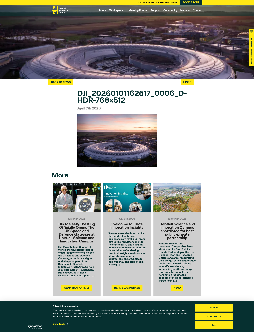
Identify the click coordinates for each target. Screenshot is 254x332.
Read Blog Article (77, 287)
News (183, 10)
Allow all (214, 308)
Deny (214, 325)
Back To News (61, 82)
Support (155, 10)
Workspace (116, 10)
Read (177, 287)
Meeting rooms (137, 10)
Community (170, 10)
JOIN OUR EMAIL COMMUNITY (251, 50)
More (187, 82)
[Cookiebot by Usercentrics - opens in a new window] (35, 327)
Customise (212, 316)
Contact (197, 10)
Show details (59, 324)
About (102, 10)
